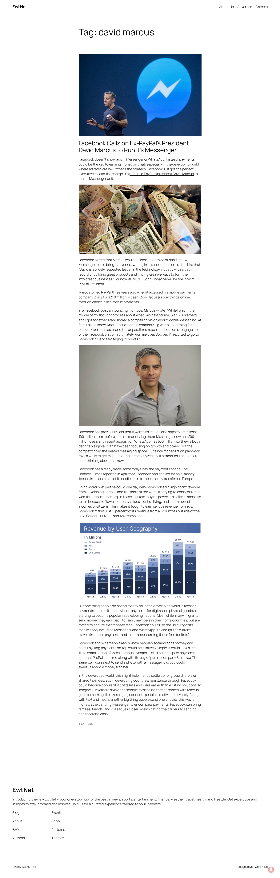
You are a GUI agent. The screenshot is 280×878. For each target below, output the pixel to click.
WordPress (261, 866)
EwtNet (19, 7)
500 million (166, 441)
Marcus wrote (154, 310)
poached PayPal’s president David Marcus (161, 173)
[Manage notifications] (271, 870)
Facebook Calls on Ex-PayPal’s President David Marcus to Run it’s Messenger (134, 146)
